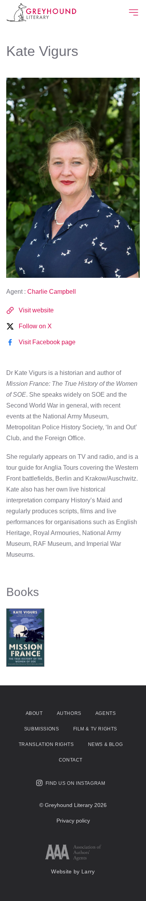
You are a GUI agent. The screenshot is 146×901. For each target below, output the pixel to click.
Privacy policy (73, 820)
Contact (71, 760)
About (34, 713)
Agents (105, 713)
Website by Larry (73, 871)
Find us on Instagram (76, 783)
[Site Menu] (133, 12)
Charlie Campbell (51, 291)
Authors (69, 713)
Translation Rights (46, 744)
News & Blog (105, 744)
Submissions (41, 729)
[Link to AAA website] (73, 853)
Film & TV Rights (95, 729)
